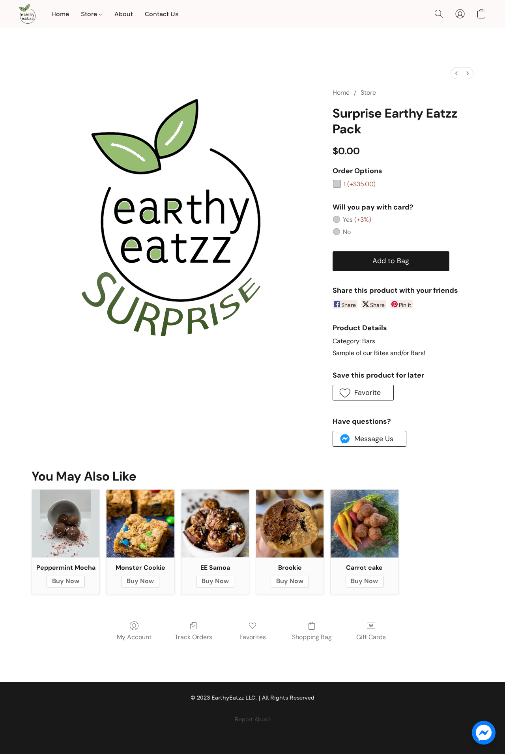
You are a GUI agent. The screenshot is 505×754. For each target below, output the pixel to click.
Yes (357, 219)
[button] (27, 14)
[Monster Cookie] (140, 523)
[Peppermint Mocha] (65, 523)
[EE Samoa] (215, 523)
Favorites (252, 637)
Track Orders (193, 637)
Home (60, 14)
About (123, 14)
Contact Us (161, 14)
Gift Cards (371, 637)
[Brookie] (290, 523)
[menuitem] (456, 73)
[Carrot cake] (364, 523)
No (347, 232)
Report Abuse (253, 719)
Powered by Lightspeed (252, 733)
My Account (134, 637)
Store (90, 14)
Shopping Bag (312, 637)
